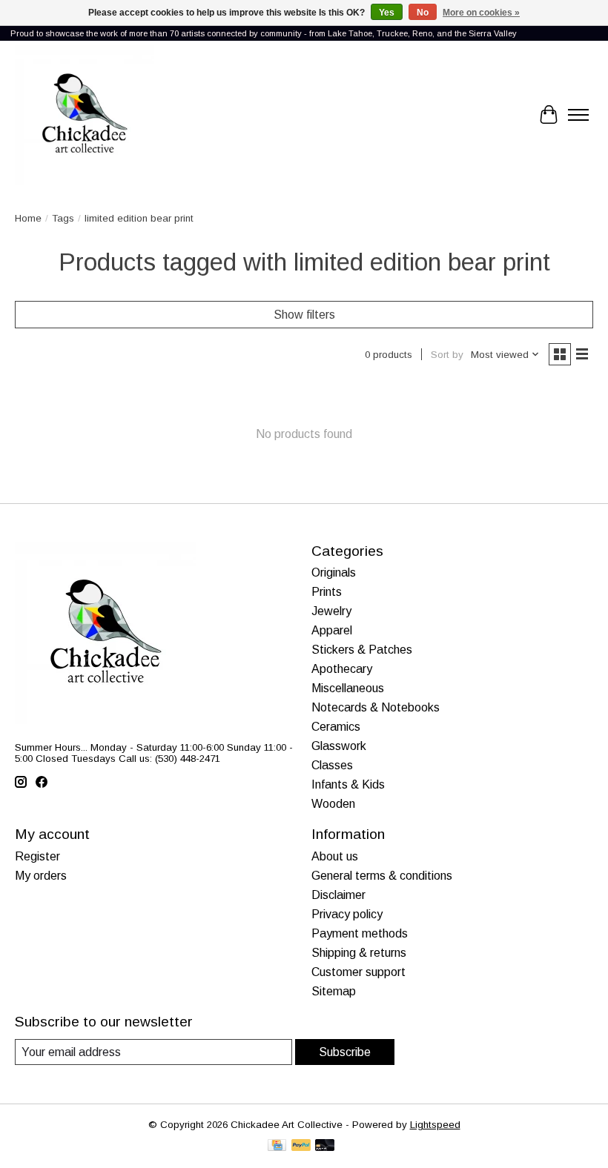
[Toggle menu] (578, 115)
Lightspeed (435, 1124)
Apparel (331, 630)
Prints (326, 591)
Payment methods (359, 933)
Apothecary (341, 669)
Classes (332, 765)
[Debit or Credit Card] (324, 1146)
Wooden (333, 803)
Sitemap (333, 991)
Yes (386, 12)
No (423, 12)
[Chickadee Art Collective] (84, 115)
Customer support (358, 972)
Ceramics (335, 726)
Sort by (447, 354)
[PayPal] (301, 1146)
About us (334, 856)
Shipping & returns (358, 952)
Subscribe (345, 1052)
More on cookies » (481, 12)
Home (28, 218)
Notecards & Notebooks (375, 707)
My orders (41, 875)
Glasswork (338, 746)
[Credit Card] (277, 1146)
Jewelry (331, 611)
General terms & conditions (381, 875)
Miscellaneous (347, 688)
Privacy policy (347, 914)
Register (37, 856)
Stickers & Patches (361, 649)
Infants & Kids (348, 784)
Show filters (304, 314)
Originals (333, 572)
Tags (63, 218)
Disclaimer (338, 895)
